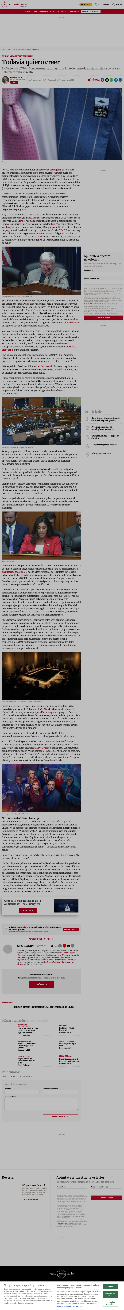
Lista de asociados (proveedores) (70, 1306)
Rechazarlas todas (110, 1294)
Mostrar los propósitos (110, 1303)
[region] (62, 1295)
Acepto (110, 1287)
